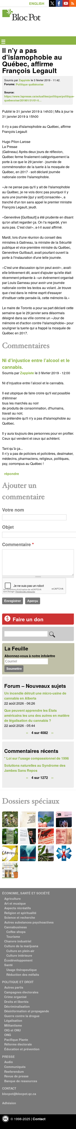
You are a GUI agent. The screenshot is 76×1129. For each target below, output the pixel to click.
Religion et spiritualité (20, 913)
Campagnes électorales (21, 992)
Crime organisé (15, 997)
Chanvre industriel (17, 941)
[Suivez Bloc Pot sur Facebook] (59, 5)
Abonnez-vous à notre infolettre (29, 655)
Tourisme (13, 936)
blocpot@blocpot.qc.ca (19, 1094)
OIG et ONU (12, 1030)
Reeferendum (14, 1071)
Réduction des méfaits (22, 974)
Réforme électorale (18, 1044)
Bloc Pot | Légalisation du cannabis (21, 14)
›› (52, 732)
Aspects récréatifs (17, 908)
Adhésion (9, 1103)
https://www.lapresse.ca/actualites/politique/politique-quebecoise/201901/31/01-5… (39, 98)
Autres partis (13, 987)
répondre (11, 473)
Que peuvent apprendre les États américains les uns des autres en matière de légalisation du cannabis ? (36, 715)
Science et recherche (19, 917)
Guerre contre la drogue (21, 1016)
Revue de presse (16, 1076)
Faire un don (28, 619)
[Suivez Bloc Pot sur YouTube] (65, 5)
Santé (8, 965)
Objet (8, 527)
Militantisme (13, 1025)
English (36, 3)
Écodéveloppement (18, 960)
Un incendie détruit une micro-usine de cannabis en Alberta (35, 696)
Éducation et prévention (21, 1049)
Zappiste (24, 80)
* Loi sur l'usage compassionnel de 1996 (36, 758)
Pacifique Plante (16, 1039)
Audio (8, 1062)
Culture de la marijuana (21, 946)
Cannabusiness (15, 927)
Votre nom (13, 509)
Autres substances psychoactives (29, 922)
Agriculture (12, 898)
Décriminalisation (17, 1006)
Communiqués (15, 1067)
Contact (39, 1118)
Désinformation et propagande (26, 1011)
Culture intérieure (19, 955)
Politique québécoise (29, 84)
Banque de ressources (20, 1081)
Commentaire (18, 544)
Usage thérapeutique (21, 970)
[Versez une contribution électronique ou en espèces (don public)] (7, 620)
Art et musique (15, 903)
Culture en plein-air (20, 951)
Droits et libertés (16, 1001)
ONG (7, 1035)
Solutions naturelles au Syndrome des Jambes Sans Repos (34, 768)
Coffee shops (16, 932)
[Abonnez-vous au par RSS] (72, 5)
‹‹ (27, 732)
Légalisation (13, 1020)
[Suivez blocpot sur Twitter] (52, 5)
